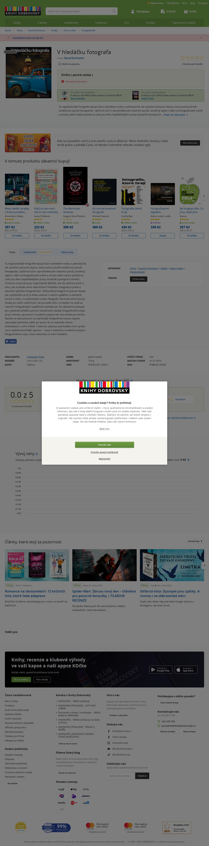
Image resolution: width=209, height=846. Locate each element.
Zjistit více (104, 429)
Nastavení (104, 459)
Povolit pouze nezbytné (104, 452)
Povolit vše (104, 444)
